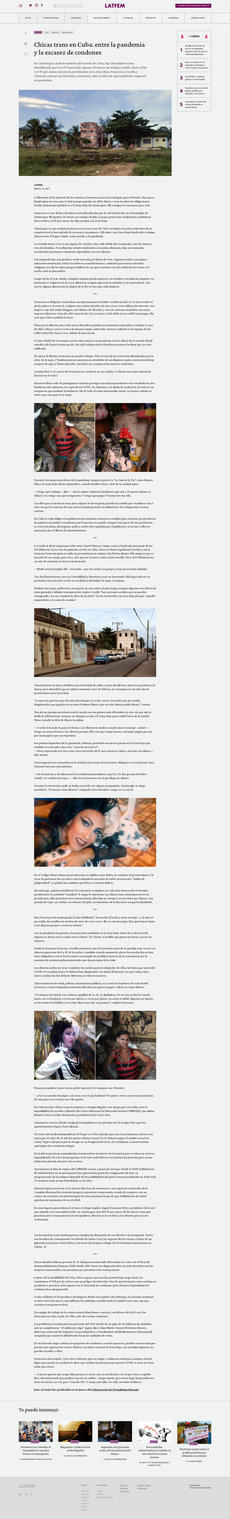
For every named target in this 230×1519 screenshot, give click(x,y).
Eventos (123, 1486)
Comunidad (174, 18)
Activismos (85, 1504)
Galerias (100, 1494)
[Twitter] (30, 5)
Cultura (84, 1507)
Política (84, 1500)
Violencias (85, 1491)
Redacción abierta (102, 18)
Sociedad (38, 32)
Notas (28, 18)
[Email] (26, 54)
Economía (85, 1497)
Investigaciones (50, 18)
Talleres (124, 1489)
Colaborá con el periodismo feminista (193, 5)
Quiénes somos (198, 18)
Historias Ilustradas (104, 1497)
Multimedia (76, 18)
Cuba (47, 32)
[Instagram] (36, 5)
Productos (151, 18)
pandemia (55, 32)
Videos (99, 1491)
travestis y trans (67, 32)
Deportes (84, 1510)
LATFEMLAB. (128, 18)
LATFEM (38, 185)
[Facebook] (42, 5)
